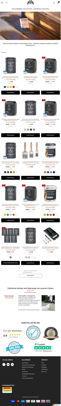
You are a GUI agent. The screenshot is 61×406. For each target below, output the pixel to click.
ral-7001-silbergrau (28, 129)
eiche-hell (11, 172)
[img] (30, 290)
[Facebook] (3, 364)
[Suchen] (7, 3)
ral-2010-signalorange (13, 214)
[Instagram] (8, 364)
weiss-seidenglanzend (35, 257)
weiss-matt (32, 257)
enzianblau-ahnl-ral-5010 (5, 87)
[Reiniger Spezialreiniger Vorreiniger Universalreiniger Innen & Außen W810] (30, 65)
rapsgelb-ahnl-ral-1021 (10, 87)
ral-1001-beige (25, 129)
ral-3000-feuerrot (53, 214)
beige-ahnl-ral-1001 (8, 87)
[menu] (2, 3)
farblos (45, 172)
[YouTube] (12, 364)
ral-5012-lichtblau (8, 214)
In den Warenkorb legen (10, 263)
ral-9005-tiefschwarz (54, 172)
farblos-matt (26, 257)
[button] (57, 405)
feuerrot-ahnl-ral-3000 (13, 87)
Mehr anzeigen (30, 275)
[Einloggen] (54, 2)
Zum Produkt (10, 92)
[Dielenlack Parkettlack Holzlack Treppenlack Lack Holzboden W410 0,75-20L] (30, 235)
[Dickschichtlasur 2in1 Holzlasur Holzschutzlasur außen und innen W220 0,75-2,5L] (10, 150)
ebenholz (8, 172)
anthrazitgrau (5, 172)
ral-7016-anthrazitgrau (31, 129)
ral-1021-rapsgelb (5, 214)
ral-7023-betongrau (34, 129)
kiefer (14, 172)
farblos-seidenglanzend (29, 257)
